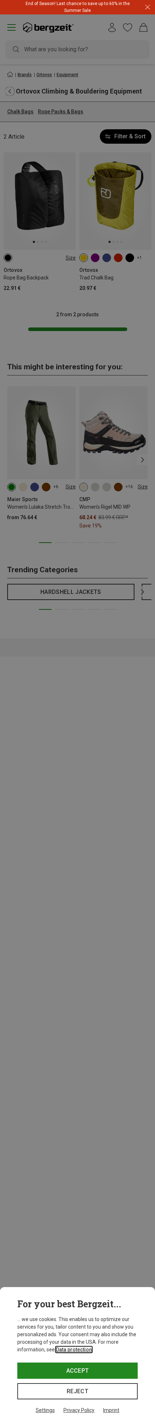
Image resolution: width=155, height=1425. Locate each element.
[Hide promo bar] (147, 7)
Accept (77, 1370)
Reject (77, 1391)
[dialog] (77, 1356)
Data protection (74, 1349)
